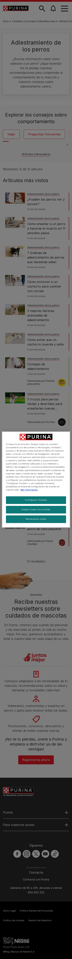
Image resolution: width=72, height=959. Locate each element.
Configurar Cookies (36, 500)
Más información (29, 489)
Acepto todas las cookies (36, 509)
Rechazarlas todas (36, 519)
